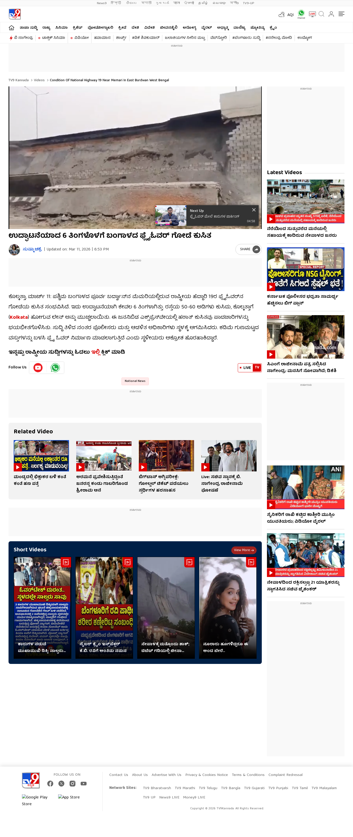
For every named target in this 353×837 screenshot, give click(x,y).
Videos (39, 80)
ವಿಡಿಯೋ (81, 38)
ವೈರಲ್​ (206, 28)
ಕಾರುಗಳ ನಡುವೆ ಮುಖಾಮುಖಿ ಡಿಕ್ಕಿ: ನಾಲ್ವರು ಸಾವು (40, 648)
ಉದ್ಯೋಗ (304, 38)
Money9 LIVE (194, 797)
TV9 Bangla (230, 788)
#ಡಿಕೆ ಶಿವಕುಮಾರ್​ (145, 38)
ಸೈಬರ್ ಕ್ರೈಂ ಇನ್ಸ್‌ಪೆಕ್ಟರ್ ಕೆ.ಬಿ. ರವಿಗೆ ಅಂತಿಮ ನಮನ (103, 648)
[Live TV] (310, 14)
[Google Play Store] (37, 801)
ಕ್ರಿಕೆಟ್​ (77, 28)
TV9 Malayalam (324, 788)
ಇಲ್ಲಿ (95, 352)
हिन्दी (116, 3)
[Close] (254, 210)
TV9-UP (248, 3)
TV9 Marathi (185, 788)
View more (242, 550)
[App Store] (74, 801)
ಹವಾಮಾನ (102, 38)
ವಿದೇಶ (149, 28)
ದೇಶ (135, 28)
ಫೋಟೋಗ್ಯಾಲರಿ (100, 28)
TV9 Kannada (19, 80)
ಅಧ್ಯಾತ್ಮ (222, 28)
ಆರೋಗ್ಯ (189, 28)
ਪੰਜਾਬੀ (189, 3)
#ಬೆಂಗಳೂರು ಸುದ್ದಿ (246, 38)
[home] (11, 27)
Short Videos (30, 550)
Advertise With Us (166, 775)
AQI (290, 15)
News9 (102, 3)
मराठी (146, 3)
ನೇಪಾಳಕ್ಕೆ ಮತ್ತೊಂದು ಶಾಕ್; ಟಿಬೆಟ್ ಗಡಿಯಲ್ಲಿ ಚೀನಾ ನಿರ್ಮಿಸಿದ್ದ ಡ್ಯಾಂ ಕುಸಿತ (165, 648)
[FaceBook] (50, 784)
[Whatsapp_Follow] (55, 367)
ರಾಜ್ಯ (46, 28)
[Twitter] (61, 784)
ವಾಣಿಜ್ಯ (239, 28)
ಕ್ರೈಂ (273, 28)
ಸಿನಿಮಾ (61, 28)
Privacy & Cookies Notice (206, 775)
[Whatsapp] (299, 14)
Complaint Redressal (285, 775)
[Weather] (281, 14)
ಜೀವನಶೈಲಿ (169, 28)
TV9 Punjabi (278, 788)
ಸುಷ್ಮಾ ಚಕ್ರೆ (32, 250)
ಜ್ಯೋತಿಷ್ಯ (257, 28)
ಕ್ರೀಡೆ (122, 28)
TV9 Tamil (300, 788)
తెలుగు (131, 3)
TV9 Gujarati (254, 788)
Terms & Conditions (248, 775)
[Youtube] (38, 367)
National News (135, 381)
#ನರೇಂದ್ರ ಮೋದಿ (279, 38)
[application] (135, 157)
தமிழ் (203, 3)
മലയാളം (219, 3)
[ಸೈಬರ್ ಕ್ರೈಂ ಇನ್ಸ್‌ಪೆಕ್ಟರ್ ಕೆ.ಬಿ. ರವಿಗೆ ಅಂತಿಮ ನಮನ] (104, 608)
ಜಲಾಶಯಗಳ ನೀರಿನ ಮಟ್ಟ (185, 38)
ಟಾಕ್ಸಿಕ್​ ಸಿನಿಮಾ (53, 38)
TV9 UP (149, 797)
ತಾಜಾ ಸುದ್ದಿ (28, 28)
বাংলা (176, 3)
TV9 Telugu (208, 788)
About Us (140, 775)
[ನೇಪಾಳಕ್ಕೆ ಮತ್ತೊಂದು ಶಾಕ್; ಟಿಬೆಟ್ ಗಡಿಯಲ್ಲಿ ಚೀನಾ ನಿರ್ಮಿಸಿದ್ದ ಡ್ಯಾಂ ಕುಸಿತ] (166, 608)
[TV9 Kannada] (15, 14)
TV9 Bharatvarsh (157, 788)
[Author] (14, 250)
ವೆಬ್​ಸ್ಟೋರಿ (218, 38)
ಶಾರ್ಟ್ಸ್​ (121, 38)
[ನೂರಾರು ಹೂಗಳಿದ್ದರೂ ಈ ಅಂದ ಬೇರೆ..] (227, 608)
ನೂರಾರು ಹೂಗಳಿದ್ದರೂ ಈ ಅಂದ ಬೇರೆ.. (225, 648)
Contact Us (118, 775)
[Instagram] (72, 784)
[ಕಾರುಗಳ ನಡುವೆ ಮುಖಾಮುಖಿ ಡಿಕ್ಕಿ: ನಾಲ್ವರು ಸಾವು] (42, 608)
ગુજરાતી (162, 3)
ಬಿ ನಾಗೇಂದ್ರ (23, 38)
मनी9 (234, 3)
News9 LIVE (169, 797)
